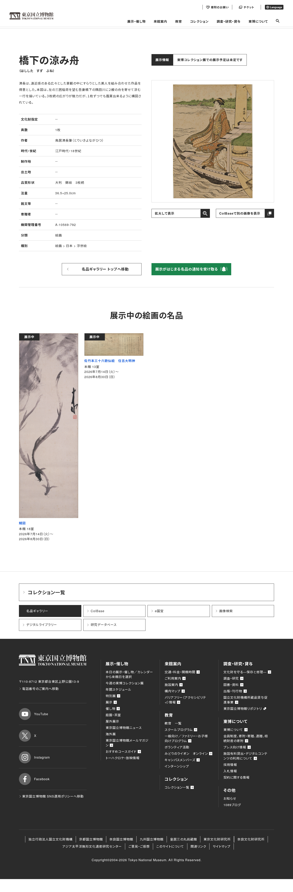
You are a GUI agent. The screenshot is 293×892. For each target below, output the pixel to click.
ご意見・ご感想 (139, 846)
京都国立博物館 (91, 839)
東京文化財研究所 (217, 839)
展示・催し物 (136, 21)
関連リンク (198, 846)
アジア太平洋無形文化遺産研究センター (92, 846)
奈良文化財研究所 (250, 839)
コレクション (199, 21)
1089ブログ (232, 805)
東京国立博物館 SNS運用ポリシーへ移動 (53, 796)
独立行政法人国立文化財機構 (51, 839)
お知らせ (229, 798)
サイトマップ (221, 846)
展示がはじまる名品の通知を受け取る (186, 269)
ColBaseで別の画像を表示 (239, 213)
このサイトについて (170, 846)
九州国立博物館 (151, 839)
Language (276, 7)
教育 (178, 21)
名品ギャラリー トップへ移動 (105, 269)
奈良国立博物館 (121, 839)
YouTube (41, 714)
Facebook (42, 779)
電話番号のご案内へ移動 (40, 688)
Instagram (42, 757)
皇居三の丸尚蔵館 (183, 839)
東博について (258, 21)
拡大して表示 (164, 213)
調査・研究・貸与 (229, 21)
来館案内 (160, 21)
